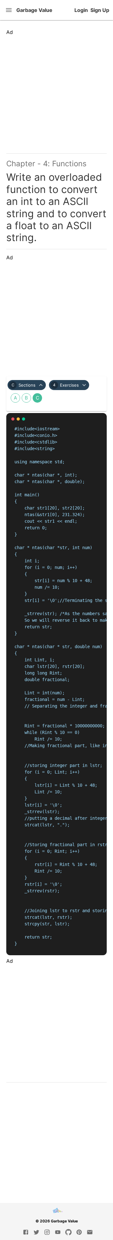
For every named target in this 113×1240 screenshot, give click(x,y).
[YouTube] (58, 1232)
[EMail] (90, 1232)
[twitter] (36, 1232)
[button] (27, 385)
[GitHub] (68, 1232)
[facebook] (26, 1232)
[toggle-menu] (9, 10)
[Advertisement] (56, 91)
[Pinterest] (79, 1232)
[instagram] (47, 1232)
